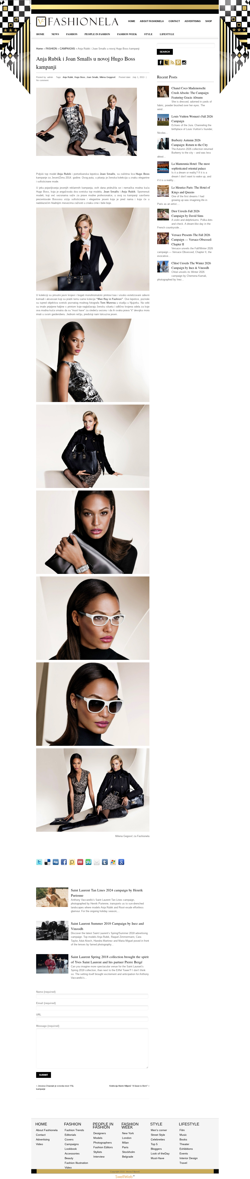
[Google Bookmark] (121, 864)
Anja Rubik (68, 77)
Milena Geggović (108, 77)
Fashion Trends (74, 1130)
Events (183, 1153)
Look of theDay (160, 1153)
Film (182, 1130)
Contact (174, 21)
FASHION (71, 34)
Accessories (72, 1153)
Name (45, 991)
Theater (184, 1144)
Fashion (72, 1124)
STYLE (148, 34)
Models (97, 1137)
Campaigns (72, 1144)
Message (47, 1025)
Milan (125, 1142)
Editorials (70, 1134)
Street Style (158, 1134)
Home (131, 21)
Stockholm (128, 1151)
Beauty (69, 1158)
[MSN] (113, 864)
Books (183, 1139)
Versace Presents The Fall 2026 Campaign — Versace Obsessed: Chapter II (191, 239)
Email (46, 1003)
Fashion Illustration (76, 1162)
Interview (98, 1156)
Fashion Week (129, 1125)
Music (183, 1134)
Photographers (102, 1142)
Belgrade (127, 1156)
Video (39, 1144)
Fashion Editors (103, 1147)
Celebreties (158, 1139)
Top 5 (154, 1144)
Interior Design (188, 1158)
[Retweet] (39, 864)
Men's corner (159, 1130)
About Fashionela (152, 21)
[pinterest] (178, 64)
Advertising (193, 21)
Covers (69, 1139)
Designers (99, 1133)
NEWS (55, 34)
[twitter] (166, 64)
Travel (183, 1162)
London (126, 1137)
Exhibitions (186, 1148)
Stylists (97, 1151)
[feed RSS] (172, 64)
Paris (125, 1147)
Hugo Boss (79, 77)
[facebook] (160, 64)
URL (38, 1014)
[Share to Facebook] (64, 864)
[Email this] (97, 864)
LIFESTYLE (167, 34)
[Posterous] (72, 864)
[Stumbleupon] (88, 864)
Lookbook (71, 1148)
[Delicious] (47, 864)
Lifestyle (189, 1124)
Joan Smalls (92, 77)
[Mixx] (80, 864)
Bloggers (156, 1148)
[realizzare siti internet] (125, 1177)
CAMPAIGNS (67, 48)
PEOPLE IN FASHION (97, 34)
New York (128, 1133)
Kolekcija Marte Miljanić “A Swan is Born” (128, 1086)
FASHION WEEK (127, 34)
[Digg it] (56, 864)
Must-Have (157, 1158)
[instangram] (184, 64)
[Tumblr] (105, 864)
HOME (40, 34)
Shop (208, 21)
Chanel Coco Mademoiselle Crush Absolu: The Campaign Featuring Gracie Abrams (190, 92)
